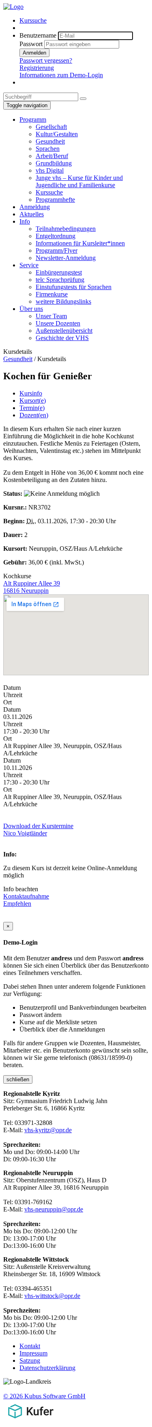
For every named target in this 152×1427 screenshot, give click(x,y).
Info (24, 221)
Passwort (31, 43)
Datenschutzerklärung (47, 1367)
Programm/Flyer (56, 250)
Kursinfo (30, 393)
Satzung (29, 1360)
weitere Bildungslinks (63, 301)
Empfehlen (17, 903)
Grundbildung (54, 163)
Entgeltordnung (55, 236)
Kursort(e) (32, 400)
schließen (17, 1079)
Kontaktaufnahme (26, 896)
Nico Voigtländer (25, 833)
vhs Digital (50, 170)
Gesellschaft (51, 126)
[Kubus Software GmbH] (30, 1419)
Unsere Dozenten (58, 323)
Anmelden (34, 53)
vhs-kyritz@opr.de (48, 1130)
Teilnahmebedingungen (66, 228)
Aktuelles (31, 214)
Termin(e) (32, 407)
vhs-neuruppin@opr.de (53, 1209)
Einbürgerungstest (59, 272)
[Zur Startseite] (13, 6)
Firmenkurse (52, 294)
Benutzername (37, 35)
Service (29, 265)
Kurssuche (33, 20)
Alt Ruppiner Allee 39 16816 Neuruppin (31, 587)
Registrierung (36, 67)
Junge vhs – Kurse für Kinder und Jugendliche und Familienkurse (79, 181)
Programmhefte (55, 199)
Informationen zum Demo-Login (61, 75)
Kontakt (29, 1345)
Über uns (31, 308)
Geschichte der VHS (62, 337)
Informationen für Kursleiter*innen (80, 243)
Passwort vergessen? (45, 60)
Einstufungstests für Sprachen (73, 286)
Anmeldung (34, 206)
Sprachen (48, 148)
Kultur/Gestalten (57, 134)
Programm (32, 119)
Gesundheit (50, 141)
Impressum (33, 1353)
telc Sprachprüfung (60, 279)
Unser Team (51, 316)
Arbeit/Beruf (52, 155)
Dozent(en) (33, 415)
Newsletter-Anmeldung (66, 257)
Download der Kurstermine (38, 825)
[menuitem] (84, 20)
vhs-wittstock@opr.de (52, 1295)
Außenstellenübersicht (64, 330)
